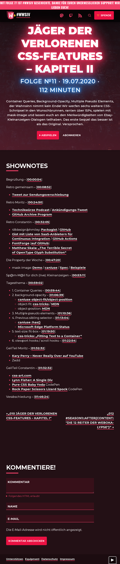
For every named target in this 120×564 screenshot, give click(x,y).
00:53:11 (79, 275)
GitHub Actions (65, 238)
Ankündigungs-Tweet (70, 210)
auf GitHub (40, 243)
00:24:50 (35, 202)
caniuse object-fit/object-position (45, 299)
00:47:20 (53, 260)
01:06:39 (56, 295)
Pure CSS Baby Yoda (28, 384)
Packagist (49, 229)
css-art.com (21, 375)
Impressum (67, 559)
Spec (64, 267)
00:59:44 (53, 290)
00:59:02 (35, 283)
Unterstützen (14, 559)
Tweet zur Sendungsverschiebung (40, 194)
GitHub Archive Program (32, 214)
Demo (37, 267)
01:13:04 (62, 318)
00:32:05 (42, 222)
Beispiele (78, 267)
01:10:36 (64, 313)
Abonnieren (72, 135)
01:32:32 (37, 348)
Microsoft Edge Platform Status (44, 327)
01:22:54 (69, 340)
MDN (55, 304)
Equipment (32, 559)
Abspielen (49, 135)
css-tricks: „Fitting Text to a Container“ (50, 336)
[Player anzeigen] (112, 560)
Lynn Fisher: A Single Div (32, 380)
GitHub (65, 229)
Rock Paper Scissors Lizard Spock (39, 389)
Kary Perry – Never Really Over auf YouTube (47, 356)
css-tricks (41, 304)
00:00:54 (34, 179)
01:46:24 (41, 397)
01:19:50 (48, 331)
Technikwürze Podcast (30, 210)
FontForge (20, 243)
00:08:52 (44, 187)
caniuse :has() (29, 322)
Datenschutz (49, 559)
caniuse (51, 267)
